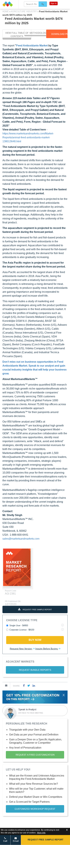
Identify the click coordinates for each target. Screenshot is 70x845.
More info (41, 833)
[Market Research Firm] (9, 4)
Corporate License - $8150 (21, 630)
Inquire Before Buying (46, 648)
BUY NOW (35, 639)
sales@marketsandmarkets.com (20, 538)
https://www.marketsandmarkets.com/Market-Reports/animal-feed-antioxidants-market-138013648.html (28, 137)
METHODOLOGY (39, 33)
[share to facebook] (24, 685)
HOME (5, 11)
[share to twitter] (28, 685)
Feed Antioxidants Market (32, 45)
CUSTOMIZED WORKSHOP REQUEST (35, 809)
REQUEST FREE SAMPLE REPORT (37, 610)
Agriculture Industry (24, 11)
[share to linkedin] (34, 685)
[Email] (6, 685)
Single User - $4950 (18, 625)
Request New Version (21, 648)
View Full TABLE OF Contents (17, 34)
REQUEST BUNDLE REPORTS (35, 670)
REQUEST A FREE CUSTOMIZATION (35, 754)
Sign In (53, 3)
